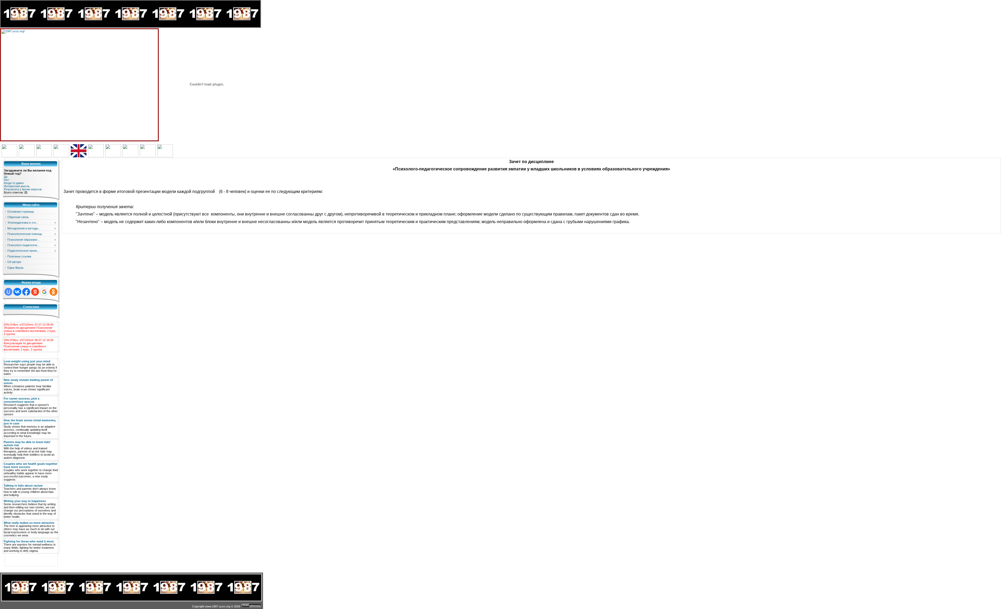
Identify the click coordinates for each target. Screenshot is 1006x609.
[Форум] (165, 156)
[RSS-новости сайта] (44, 156)
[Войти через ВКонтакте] (17, 292)
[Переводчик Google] (9, 156)
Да (5, 176)
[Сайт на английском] (78, 156)
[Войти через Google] (44, 292)
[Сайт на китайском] (113, 156)
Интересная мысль (17, 186)
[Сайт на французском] (96, 156)
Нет (6, 179)
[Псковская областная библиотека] (27, 156)
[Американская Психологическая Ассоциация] (148, 156)
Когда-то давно (14, 183)
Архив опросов (32, 189)
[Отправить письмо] (130, 156)
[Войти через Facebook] (26, 292)
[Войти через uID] (8, 292)
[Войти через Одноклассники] (53, 292)
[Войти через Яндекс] (35, 292)
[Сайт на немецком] (61, 156)
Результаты (11, 189)
